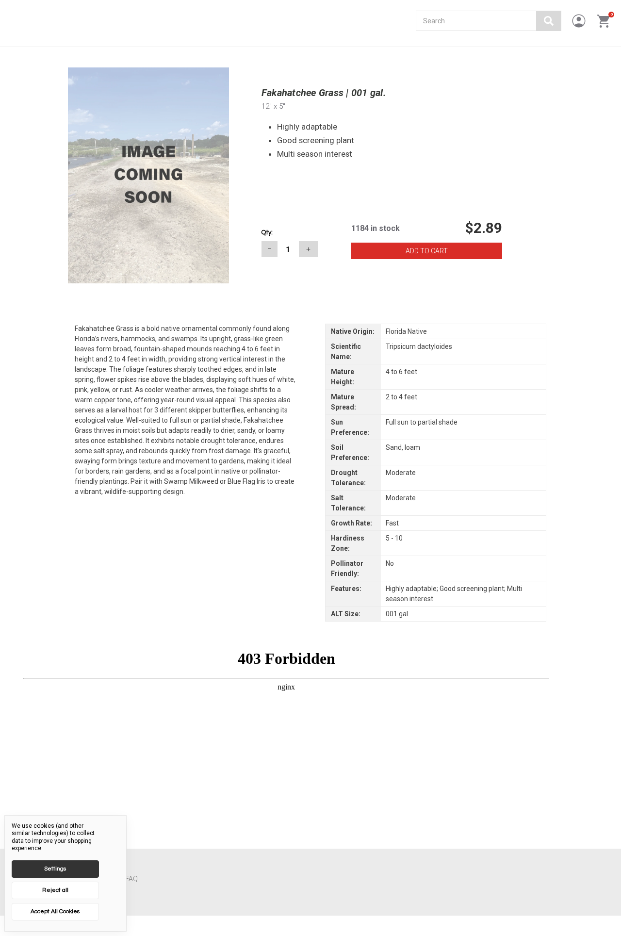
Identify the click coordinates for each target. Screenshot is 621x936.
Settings (55, 869)
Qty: (267, 232)
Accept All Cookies (55, 911)
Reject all (55, 890)
